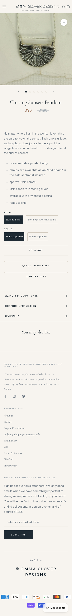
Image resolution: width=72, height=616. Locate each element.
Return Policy (10, 440)
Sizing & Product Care (21, 296)
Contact (8, 422)
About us (8, 415)
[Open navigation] (4, 6)
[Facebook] (5, 396)
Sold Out (36, 250)
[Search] (63, 6)
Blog (6, 447)
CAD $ (34, 560)
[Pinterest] (23, 396)
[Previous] (18, 91)
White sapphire (14, 236)
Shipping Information (20, 306)
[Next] (53, 91)
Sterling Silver (14, 219)
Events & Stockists (13, 453)
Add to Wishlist (38, 265)
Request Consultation (14, 428)
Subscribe (18, 535)
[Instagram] (14, 396)
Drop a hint (37, 276)
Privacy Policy (10, 465)
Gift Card (8, 459)
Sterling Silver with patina (42, 219)
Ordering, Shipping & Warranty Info (22, 434)
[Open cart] (68, 6)
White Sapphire (38, 236)
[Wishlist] (58, 6)
